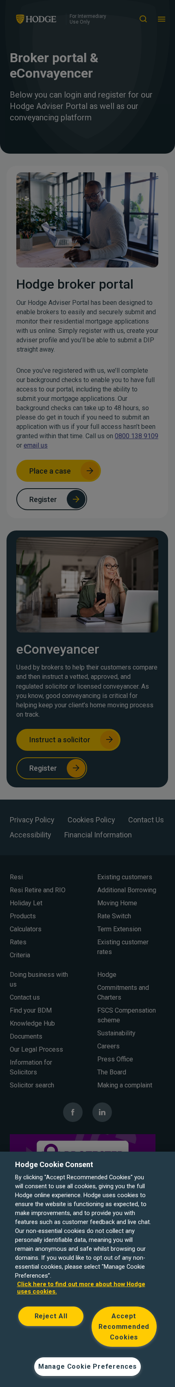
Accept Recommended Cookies (123, 1326)
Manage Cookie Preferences (87, 1366)
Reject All (51, 1316)
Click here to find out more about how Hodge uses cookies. (81, 1287)
